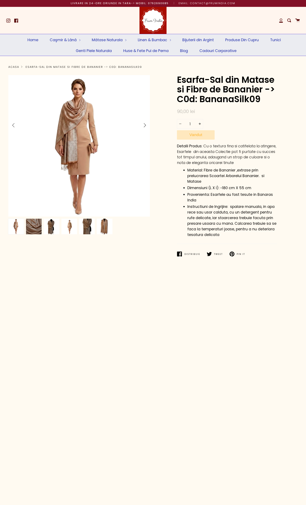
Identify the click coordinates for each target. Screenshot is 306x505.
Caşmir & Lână (64, 39)
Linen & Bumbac (153, 39)
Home (32, 39)
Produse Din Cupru (242, 39)
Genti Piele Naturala (94, 50)
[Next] (145, 125)
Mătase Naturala (108, 39)
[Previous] (13, 125)
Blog (184, 50)
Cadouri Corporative (217, 50)
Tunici (275, 39)
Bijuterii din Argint (198, 39)
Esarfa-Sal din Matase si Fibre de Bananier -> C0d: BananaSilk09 (84, 67)
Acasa (13, 67)
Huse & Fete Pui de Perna (146, 50)
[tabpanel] (79, 146)
